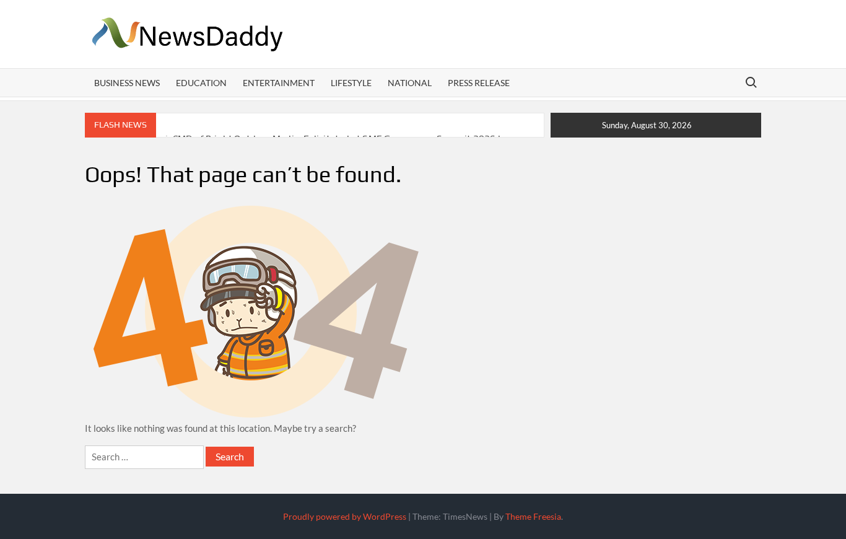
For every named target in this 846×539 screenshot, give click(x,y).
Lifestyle (351, 82)
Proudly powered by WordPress (344, 516)
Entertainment (279, 82)
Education (201, 82)
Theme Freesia (533, 516)
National (410, 82)
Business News (127, 82)
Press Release (479, 82)
